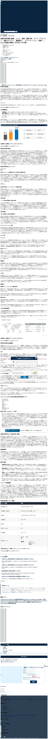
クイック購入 (8, 58)
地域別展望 (5, 651)
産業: (5, 6)
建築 (7, 19)
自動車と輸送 (9, 11)
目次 (5, 85)
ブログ (5, 23)
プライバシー (33, 380)
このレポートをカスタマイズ (38, 85)
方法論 (17, 85)
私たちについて (6, 707)
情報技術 (8, 7)
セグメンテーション (10, 85)
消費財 (8, 20)
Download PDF (3, 694)
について (6, 26)
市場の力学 (5, 648)
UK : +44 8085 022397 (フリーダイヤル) (10, 660)
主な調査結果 (5, 645)
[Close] (46, 666)
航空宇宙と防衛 (10, 15)
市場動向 (4, 647)
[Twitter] (1, 721)
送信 (24, 377)
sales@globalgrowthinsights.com (8, 661)
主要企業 (4, 653)
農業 (7, 16)
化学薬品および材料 (11, 18)
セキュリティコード (27, 677)
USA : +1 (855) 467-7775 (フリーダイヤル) (10, 659)
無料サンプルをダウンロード (25, 85)
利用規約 (5, 708)
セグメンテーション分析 (7, 650)
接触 (5, 28)
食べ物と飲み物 (10, 12)
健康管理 (8, 8)
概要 (3, 85)
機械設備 (8, 10)
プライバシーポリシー (8, 709)
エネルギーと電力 (10, 14)
